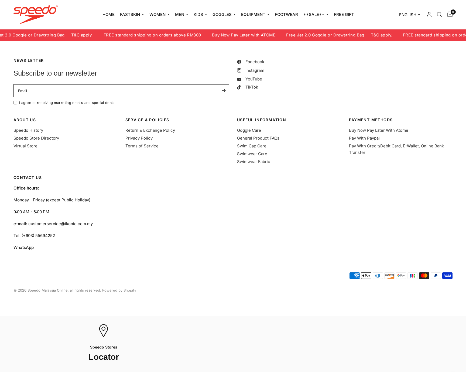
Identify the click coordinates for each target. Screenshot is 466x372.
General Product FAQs (258, 138)
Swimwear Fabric (253, 161)
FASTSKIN (130, 14)
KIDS (198, 14)
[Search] (439, 14)
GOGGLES (222, 14)
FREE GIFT (344, 14)
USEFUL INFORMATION (261, 120)
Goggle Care (249, 130)
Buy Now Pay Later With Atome (378, 130)
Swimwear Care (252, 153)
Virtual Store (25, 145)
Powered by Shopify (119, 290)
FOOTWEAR (286, 14)
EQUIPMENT (253, 14)
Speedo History (28, 130)
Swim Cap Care (251, 145)
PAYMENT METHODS (371, 120)
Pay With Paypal (364, 138)
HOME (108, 14)
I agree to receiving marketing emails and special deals (66, 102)
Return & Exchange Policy (150, 130)
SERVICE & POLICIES (147, 120)
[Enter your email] (223, 90)
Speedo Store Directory (36, 138)
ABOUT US (24, 120)
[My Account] (429, 14)
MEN (179, 14)
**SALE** (313, 14)
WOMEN (157, 14)
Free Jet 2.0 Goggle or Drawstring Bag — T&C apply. (333, 35)
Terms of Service (142, 145)
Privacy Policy (139, 138)
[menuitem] (108, 15)
